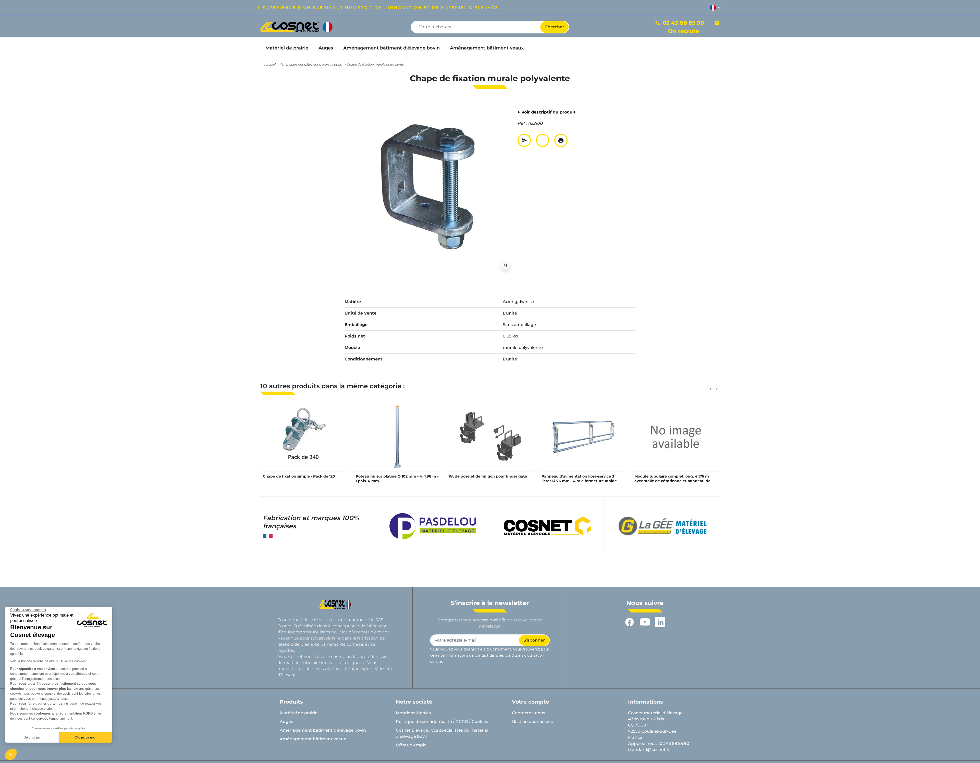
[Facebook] (629, 622)
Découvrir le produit (304, 442)
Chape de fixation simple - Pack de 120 (299, 476)
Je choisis (32, 737)
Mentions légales (413, 712)
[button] (11, 754)
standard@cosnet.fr (649, 749)
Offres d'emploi (411, 745)
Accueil (269, 64)
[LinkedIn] (660, 622)
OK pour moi (85, 737)
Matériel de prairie (298, 712)
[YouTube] (645, 622)
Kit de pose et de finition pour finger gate (488, 476)
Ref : (522, 123)
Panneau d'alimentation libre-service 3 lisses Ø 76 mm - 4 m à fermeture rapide (579, 478)
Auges (286, 721)
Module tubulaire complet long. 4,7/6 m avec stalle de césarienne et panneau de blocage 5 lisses (672, 481)
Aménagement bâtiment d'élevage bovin (311, 64)
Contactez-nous (528, 712)
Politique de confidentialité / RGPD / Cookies (442, 721)
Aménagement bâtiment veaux (313, 738)
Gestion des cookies (532, 721)
